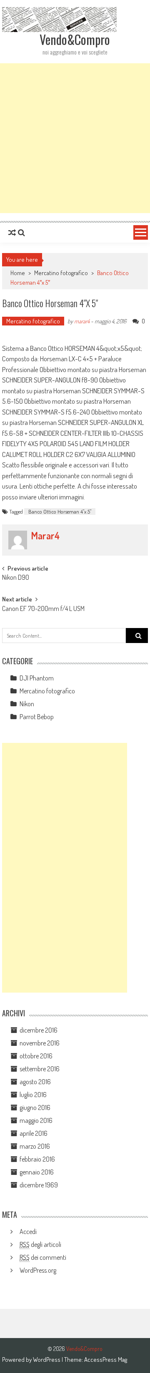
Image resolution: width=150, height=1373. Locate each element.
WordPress (47, 1359)
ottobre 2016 (36, 1056)
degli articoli (40, 1244)
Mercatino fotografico (61, 273)
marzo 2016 (35, 1146)
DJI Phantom (37, 678)
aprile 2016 (34, 1133)
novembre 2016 (40, 1043)
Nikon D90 (15, 578)
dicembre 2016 (39, 1030)
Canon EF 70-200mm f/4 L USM (43, 609)
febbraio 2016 (37, 1159)
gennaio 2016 (37, 1172)
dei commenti (43, 1257)
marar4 (82, 321)
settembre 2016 (40, 1069)
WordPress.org (38, 1270)
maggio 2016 (36, 1120)
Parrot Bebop (37, 717)
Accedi (28, 1231)
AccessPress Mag (105, 1359)
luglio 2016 (33, 1094)
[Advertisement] (75, 138)
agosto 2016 (35, 1082)
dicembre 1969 (39, 1185)
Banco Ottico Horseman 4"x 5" (59, 511)
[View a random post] (12, 232)
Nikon (27, 704)
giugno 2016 (35, 1107)
